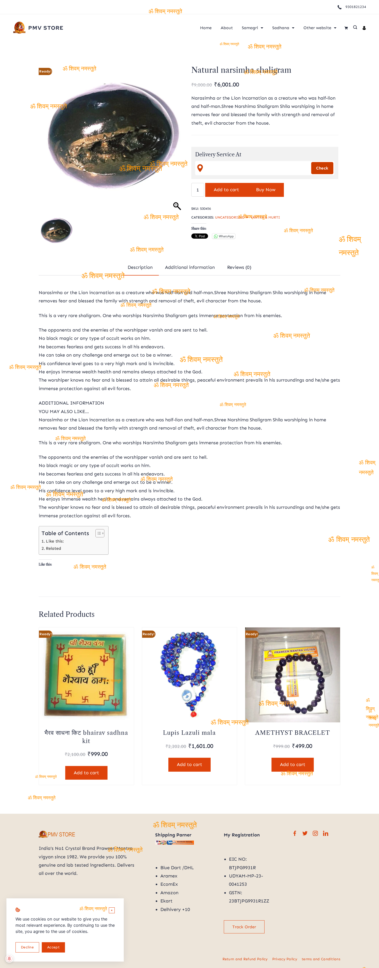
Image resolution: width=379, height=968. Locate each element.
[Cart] (346, 28)
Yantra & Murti (265, 217)
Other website (317, 27)
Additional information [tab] (190, 267)
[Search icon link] (355, 28)
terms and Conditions (321, 959)
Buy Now (265, 189)
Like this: (55, 541)
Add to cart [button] (86, 773)
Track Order (244, 926)
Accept (53, 947)
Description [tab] (140, 267)
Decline (27, 947)
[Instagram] (315, 833)
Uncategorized (230, 217)
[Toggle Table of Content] (97, 533)
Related (53, 548)
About (227, 27)
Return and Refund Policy (245, 959)
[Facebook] (294, 833)
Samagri (250, 27)
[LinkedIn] (325, 833)
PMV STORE (46, 28)
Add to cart (226, 189)
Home (206, 27)
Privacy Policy (284, 959)
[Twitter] (305, 833)
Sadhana (280, 27)
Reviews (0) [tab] (239, 267)
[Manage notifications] (9, 959)
